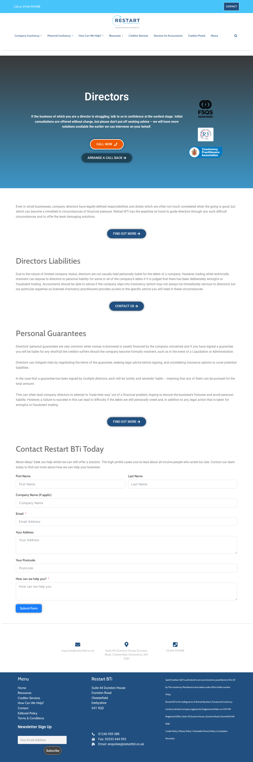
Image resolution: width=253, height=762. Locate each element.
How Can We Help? (31, 703)
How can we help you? (31, 579)
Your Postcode (25, 560)
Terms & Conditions (31, 718)
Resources (24, 693)
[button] (41, 35)
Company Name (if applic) (33, 495)
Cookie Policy (171, 731)
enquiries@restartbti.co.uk (77, 650)
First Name (23, 476)
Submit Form (29, 608)
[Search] (235, 35)
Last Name (135, 476)
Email (20, 514)
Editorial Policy (27, 713)
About (214, 35)
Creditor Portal (196, 35)
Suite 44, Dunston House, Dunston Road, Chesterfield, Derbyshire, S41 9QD (126, 654)
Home (22, 688)
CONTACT (231, 6)
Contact (23, 708)
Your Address (25, 532)
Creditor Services (138, 35)
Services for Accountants (168, 35)
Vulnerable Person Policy (204, 731)
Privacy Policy (185, 731)
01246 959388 (31, 6)
